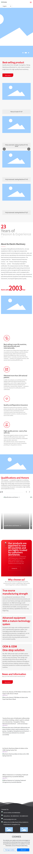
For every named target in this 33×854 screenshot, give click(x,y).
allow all (23, 850)
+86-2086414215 (24, 816)
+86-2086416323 (14, 816)
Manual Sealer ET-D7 (16, 111)
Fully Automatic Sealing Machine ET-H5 (16, 179)
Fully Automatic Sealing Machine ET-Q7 (16, 212)
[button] (22, 52)
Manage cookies (10, 850)
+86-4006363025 (16, 812)
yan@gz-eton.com (11, 819)
